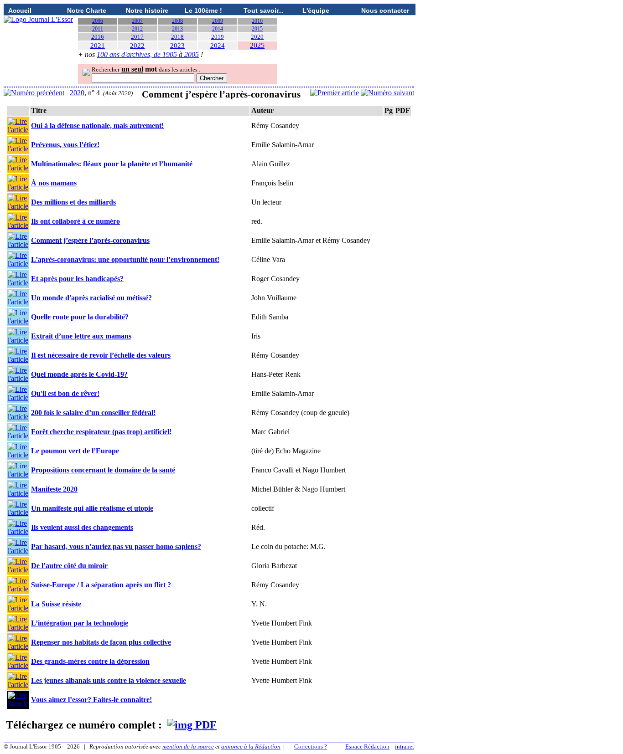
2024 (217, 45)
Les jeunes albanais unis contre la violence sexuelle (108, 680)
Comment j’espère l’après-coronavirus (90, 240)
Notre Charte (86, 10)
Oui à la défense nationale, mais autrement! (97, 125)
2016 (97, 36)
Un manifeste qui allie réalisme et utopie (92, 508)
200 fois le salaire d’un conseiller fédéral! (93, 412)
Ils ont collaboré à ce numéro (75, 221)
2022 (137, 45)
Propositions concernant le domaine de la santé (103, 470)
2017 (137, 36)
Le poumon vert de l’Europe (75, 451)
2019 (217, 36)
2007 (137, 21)
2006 (97, 21)
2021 (97, 45)
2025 (257, 45)
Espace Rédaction (367, 746)
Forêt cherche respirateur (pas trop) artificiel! (101, 432)
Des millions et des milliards (73, 202)
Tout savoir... (264, 10)
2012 (137, 29)
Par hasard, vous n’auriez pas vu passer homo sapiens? (116, 546)
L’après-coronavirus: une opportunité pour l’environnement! (125, 259)
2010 (257, 21)
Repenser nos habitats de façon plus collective (101, 642)
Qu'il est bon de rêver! (65, 393)
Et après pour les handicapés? (77, 278)
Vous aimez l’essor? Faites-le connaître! (91, 699)
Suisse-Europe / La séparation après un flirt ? (101, 585)
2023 (177, 45)
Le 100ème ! (203, 10)
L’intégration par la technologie (79, 623)
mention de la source (188, 746)
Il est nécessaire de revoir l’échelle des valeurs (101, 355)
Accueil (19, 10)
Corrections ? (310, 746)
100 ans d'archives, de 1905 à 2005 (148, 54)
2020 (257, 36)
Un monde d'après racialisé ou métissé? (91, 298)
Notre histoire (147, 10)
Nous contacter (385, 10)
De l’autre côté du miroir (69, 565)
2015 (257, 29)
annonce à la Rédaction (250, 746)
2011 (97, 29)
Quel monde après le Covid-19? (79, 374)
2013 (177, 29)
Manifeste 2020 (54, 489)
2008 (177, 21)
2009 (217, 21)
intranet (404, 746)
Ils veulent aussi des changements (82, 527)
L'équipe (315, 10)
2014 (217, 29)
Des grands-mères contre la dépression (90, 661)
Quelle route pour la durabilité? (80, 317)
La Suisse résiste (56, 604)
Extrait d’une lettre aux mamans (81, 336)
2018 (177, 36)
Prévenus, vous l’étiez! (65, 145)
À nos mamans (54, 183)
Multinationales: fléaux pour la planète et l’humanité (111, 164)
